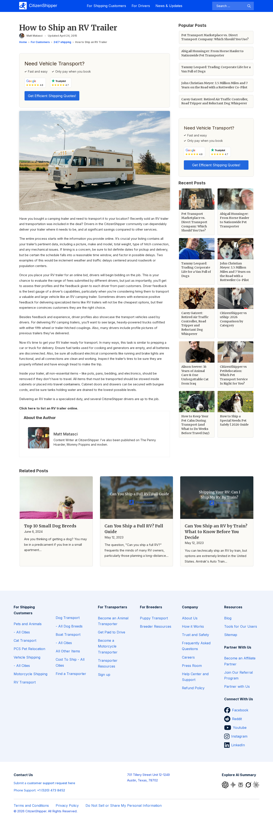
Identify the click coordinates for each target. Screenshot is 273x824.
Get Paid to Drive (111, 632)
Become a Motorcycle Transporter (108, 646)
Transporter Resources (108, 663)
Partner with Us (237, 686)
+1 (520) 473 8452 (51, 790)
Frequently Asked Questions (196, 646)
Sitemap (230, 635)
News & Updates (168, 6)
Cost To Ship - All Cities (70, 662)
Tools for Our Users (240, 626)
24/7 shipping (62, 42)
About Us (189, 618)
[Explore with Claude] (256, 784)
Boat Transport (68, 634)
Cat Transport (25, 640)
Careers (188, 657)
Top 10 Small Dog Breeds (50, 525)
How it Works (193, 626)
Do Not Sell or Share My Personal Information (124, 805)
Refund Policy (193, 688)
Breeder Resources (155, 626)
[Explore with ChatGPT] (225, 784)
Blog (227, 618)
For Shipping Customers (106, 6)
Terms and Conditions (31, 805)
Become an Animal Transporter (113, 621)
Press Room (192, 665)
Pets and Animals (28, 624)
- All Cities (22, 632)
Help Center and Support (195, 677)
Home (23, 42)
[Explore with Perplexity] (241, 784)
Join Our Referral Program (238, 675)
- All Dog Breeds (69, 626)
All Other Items (68, 651)
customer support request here (51, 783)
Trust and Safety (195, 635)
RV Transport (25, 682)
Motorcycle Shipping (30, 674)
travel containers (67, 384)
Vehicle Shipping (27, 657)
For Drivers (141, 6)
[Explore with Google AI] (233, 784)
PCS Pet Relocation (29, 649)
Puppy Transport (154, 618)
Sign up (104, 674)
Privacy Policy (67, 805)
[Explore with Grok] (249, 784)
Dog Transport (68, 618)
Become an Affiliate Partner (240, 661)
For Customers (40, 42)
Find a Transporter (71, 674)
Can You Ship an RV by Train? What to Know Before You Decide (216, 531)
